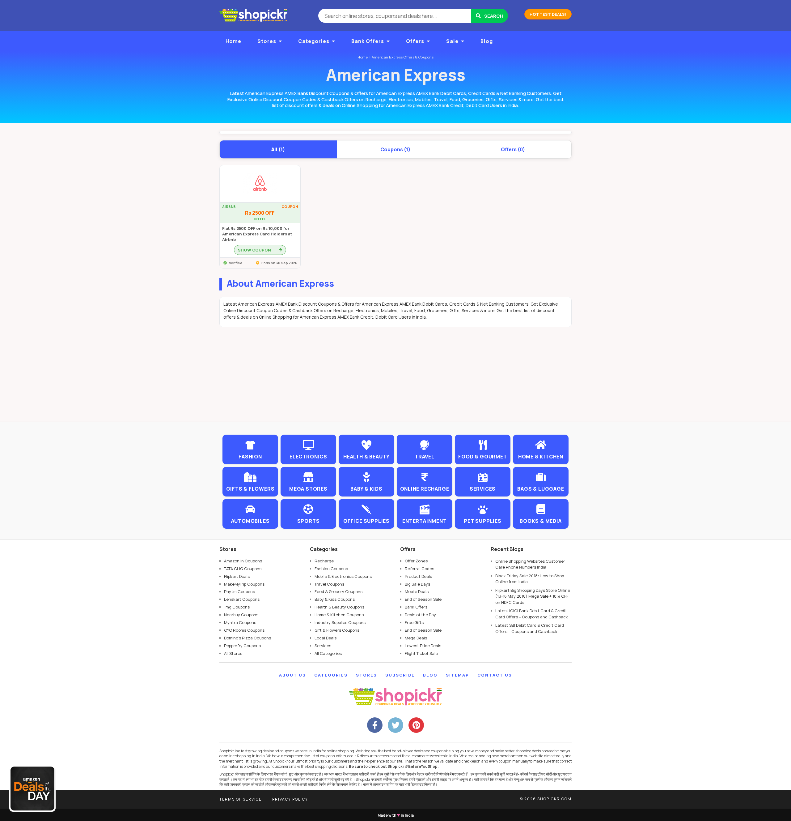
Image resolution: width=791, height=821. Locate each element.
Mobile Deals (417, 591)
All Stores (233, 653)
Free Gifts (414, 622)
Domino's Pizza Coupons (247, 638)
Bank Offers (367, 41)
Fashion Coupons (331, 568)
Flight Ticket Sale (421, 653)
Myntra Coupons (240, 622)
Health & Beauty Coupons (339, 607)
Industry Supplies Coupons (340, 622)
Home (233, 41)
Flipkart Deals (237, 576)
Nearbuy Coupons (241, 614)
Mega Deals (416, 638)
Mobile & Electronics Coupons (343, 576)
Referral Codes (419, 568)
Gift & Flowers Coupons (337, 630)
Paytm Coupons (239, 591)
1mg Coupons (237, 607)
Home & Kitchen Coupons (339, 614)
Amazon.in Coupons (243, 561)
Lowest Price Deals (423, 645)
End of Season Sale (423, 599)
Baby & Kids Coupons (335, 599)
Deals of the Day (420, 614)
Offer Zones (416, 561)
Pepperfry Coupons (242, 645)
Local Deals (325, 638)
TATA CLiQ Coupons (242, 568)
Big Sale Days (417, 584)
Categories (313, 41)
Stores (266, 41)
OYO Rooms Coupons (244, 630)
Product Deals (418, 576)
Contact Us (494, 675)
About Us (292, 675)
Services (323, 645)
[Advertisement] (395, 378)
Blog (486, 41)
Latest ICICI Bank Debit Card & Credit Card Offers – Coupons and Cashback (531, 614)
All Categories (328, 653)
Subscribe (400, 675)
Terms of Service (240, 799)
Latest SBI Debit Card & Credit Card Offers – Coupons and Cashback (529, 628)
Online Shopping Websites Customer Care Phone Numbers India (530, 564)
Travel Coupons (329, 584)
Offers (415, 41)
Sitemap (457, 675)
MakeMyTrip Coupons (244, 584)
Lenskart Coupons (242, 599)
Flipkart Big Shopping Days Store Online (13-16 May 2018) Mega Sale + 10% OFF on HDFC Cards (532, 596)
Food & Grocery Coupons (338, 591)
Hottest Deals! (548, 14)
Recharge (324, 561)
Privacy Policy (290, 799)
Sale (452, 41)
